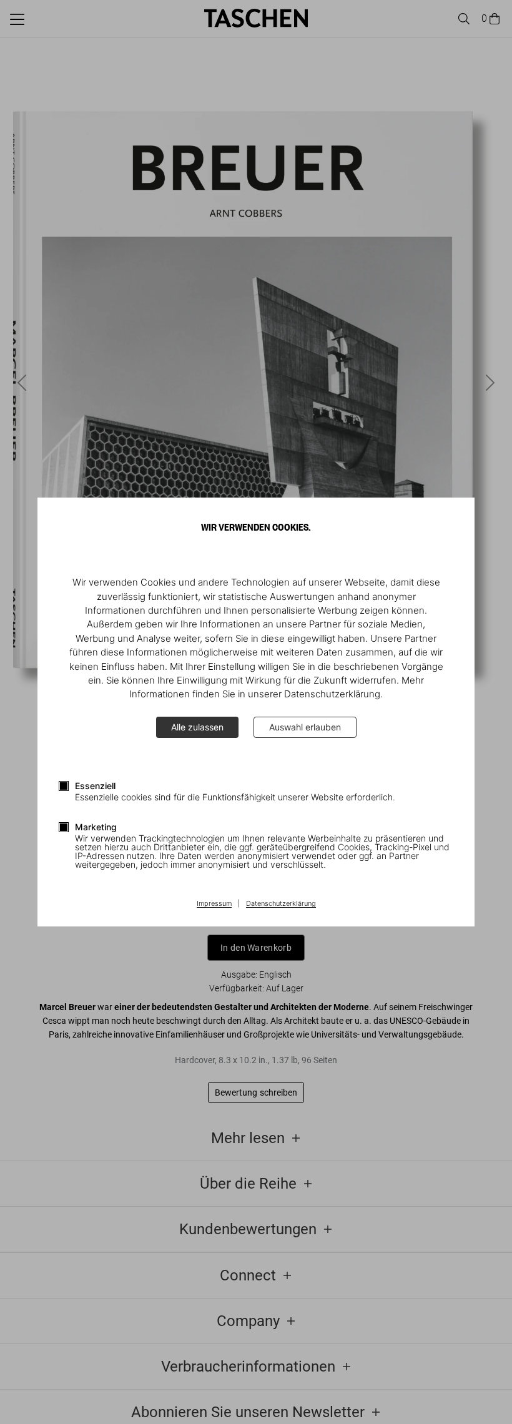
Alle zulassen (197, 727)
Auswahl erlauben (305, 727)
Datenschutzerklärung (281, 904)
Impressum (214, 904)
